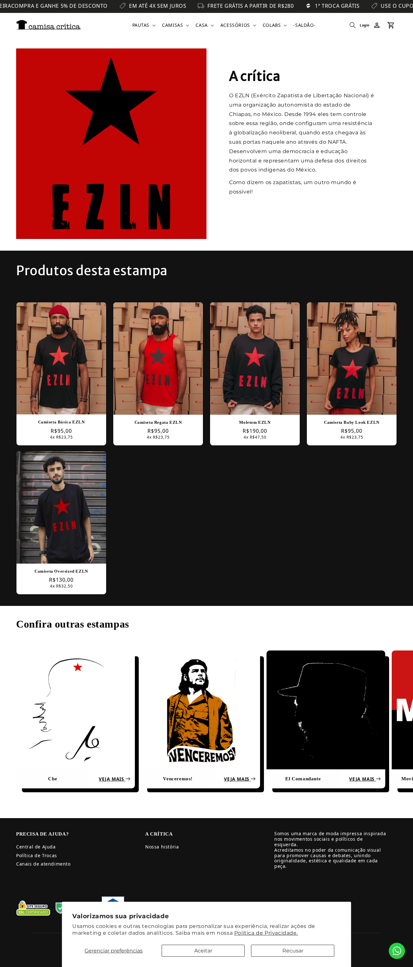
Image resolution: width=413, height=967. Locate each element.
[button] (143, 25)
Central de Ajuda (36, 847)
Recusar (292, 951)
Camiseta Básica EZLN (61, 422)
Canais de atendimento (43, 864)
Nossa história (162, 847)
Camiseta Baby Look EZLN (351, 422)
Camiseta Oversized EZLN (61, 570)
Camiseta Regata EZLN (158, 422)
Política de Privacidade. (266, 933)
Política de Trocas (36, 855)
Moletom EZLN (254, 422)
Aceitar (203, 951)
